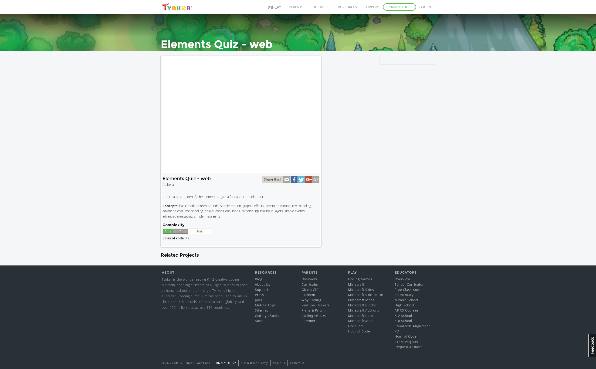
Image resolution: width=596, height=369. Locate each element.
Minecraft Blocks (362, 305)
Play (276, 7)
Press (259, 294)
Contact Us (297, 363)
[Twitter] (301, 179)
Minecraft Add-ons (363, 310)
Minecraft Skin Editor (365, 294)
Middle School (406, 300)
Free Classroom (407, 289)
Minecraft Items (361, 315)
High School (404, 305)
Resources (347, 7)
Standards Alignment (412, 326)
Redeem (308, 294)
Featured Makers (315, 305)
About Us (262, 284)
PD (397, 331)
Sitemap (262, 310)
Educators (320, 7)
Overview (309, 279)
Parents (296, 7)
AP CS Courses (407, 310)
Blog (258, 279)
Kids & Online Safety (254, 363)
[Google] (308, 179)
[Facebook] (294, 179)
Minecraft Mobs (361, 300)
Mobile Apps (265, 305)
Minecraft (356, 284)
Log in (425, 7)
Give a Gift (310, 289)
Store (259, 321)
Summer (308, 321)
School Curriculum (410, 284)
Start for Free (399, 7)
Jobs (258, 300)
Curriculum (310, 284)
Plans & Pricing (314, 310)
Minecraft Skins (361, 289)
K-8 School (403, 321)
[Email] (286, 179)
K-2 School (403, 315)
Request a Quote (409, 347)
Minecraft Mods (361, 321)
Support (372, 7)
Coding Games (360, 279)
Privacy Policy (225, 363)
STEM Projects (406, 341)
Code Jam (356, 326)
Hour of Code (359, 331)
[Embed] (315, 179)
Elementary (404, 294)
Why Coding (311, 300)
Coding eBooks (267, 315)
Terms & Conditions (197, 363)
